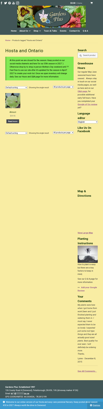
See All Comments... (87, 371)
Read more (12, 121)
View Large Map (85, 233)
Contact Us (74, 31)
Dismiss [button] (96, 405)
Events (63, 31)
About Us (23, 31)
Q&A (80, 91)
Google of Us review (87, 104)
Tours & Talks (50, 31)
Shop (36, 31)
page (84, 91)
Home (14, 31)
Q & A (85, 31)
